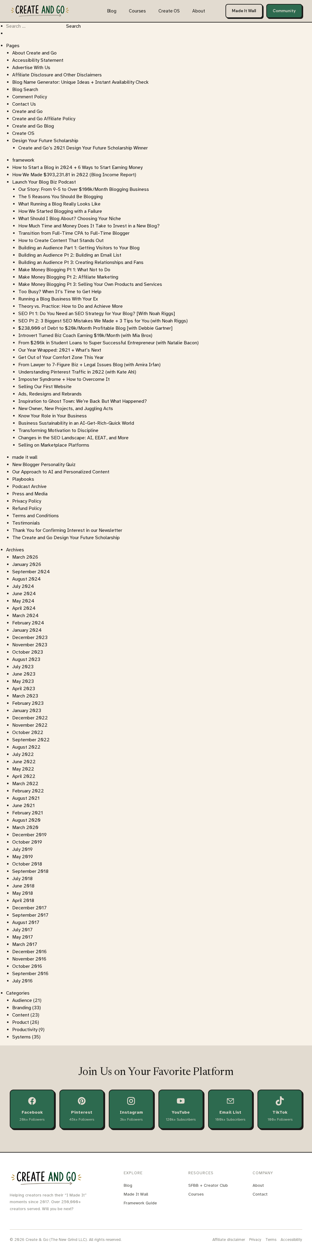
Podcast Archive (29, 486)
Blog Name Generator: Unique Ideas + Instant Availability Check (80, 82)
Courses (137, 11)
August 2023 (26, 659)
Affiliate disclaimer (228, 1239)
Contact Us (24, 104)
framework (23, 160)
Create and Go (27, 111)
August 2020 (26, 820)
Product (20, 1022)
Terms (270, 1239)
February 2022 (28, 791)
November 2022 (30, 725)
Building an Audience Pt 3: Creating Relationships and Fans (81, 262)
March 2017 (24, 944)
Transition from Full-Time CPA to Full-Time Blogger (73, 233)
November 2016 (29, 959)
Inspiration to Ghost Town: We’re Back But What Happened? (82, 401)
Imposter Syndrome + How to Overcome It (64, 379)
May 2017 (22, 937)
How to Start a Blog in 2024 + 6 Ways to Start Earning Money (77, 167)
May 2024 (23, 601)
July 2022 (23, 754)
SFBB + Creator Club (208, 1185)
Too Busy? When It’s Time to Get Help (59, 292)
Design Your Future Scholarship (45, 141)
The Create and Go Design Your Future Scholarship (66, 538)
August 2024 (26, 579)
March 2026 (25, 557)
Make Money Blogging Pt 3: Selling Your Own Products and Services (90, 284)
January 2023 (26, 711)
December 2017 (29, 908)
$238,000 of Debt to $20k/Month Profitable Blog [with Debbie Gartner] (95, 328)
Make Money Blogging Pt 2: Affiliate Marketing (68, 277)
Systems (21, 1037)
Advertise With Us (31, 68)
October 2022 (27, 732)
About (198, 11)
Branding (21, 1008)
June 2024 (24, 594)
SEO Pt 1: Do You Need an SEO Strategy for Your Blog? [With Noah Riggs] (96, 314)
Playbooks (23, 479)
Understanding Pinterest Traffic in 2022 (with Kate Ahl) (77, 372)
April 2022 (23, 776)
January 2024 (27, 630)
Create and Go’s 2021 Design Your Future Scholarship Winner (83, 148)
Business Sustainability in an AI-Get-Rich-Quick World (76, 423)
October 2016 (27, 966)
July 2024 (23, 586)
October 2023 (27, 652)
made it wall (24, 457)
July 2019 (22, 849)
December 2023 (30, 637)
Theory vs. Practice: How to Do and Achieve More (70, 306)
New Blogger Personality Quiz (44, 465)
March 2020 (25, 827)
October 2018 (27, 864)
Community (284, 10)
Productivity (24, 1030)
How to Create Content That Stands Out (61, 240)
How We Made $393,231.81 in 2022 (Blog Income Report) (74, 175)
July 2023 (23, 667)
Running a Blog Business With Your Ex (58, 299)
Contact (260, 1194)
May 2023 (23, 681)
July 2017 (22, 930)
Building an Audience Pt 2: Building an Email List (69, 255)
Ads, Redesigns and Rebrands (50, 394)
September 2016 (30, 974)
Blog (111, 11)
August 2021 (26, 798)
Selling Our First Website (45, 387)
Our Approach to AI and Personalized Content (60, 472)
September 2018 (30, 871)
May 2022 (23, 769)
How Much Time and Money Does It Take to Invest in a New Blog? (89, 226)
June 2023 (23, 674)
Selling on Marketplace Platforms (53, 445)
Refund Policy (26, 508)
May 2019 (22, 857)
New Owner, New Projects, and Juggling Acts (65, 409)
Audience (22, 1000)
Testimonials (26, 523)
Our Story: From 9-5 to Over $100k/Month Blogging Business (83, 189)
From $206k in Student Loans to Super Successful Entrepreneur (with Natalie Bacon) (108, 343)
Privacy (255, 1239)
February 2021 (27, 813)
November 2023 (29, 645)
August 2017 (25, 922)
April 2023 (23, 689)
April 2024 (24, 608)
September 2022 (31, 740)
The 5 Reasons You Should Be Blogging (60, 197)
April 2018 (23, 900)
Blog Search (25, 89)
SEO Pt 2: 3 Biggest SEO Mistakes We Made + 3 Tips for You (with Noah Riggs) (103, 321)
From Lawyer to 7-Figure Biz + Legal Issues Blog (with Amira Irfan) (89, 365)
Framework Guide (140, 1203)
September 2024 (31, 572)
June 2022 (24, 762)
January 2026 (26, 564)
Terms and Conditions (35, 516)
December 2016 (29, 952)
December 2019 (29, 835)
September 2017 (30, 915)
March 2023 (25, 696)
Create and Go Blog (33, 126)
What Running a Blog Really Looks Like (59, 204)
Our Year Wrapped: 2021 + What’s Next (59, 350)
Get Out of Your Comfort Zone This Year (61, 357)
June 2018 (23, 886)
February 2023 (28, 703)
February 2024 (28, 623)
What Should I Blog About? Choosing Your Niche (69, 219)
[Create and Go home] (40, 10)
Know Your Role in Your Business (52, 416)
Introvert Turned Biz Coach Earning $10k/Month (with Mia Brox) (85, 335)
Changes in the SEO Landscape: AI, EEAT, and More (73, 438)
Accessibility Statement (37, 60)
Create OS (169, 11)
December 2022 (30, 718)
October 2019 (27, 842)
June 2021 (23, 806)
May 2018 (22, 893)
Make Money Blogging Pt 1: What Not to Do (64, 270)
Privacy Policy (26, 501)
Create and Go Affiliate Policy (43, 119)
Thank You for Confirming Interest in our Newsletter (67, 530)
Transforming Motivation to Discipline (58, 430)
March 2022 (25, 784)
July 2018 (22, 879)
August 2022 (26, 747)
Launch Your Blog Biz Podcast (44, 182)
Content (20, 1015)
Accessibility (291, 1239)
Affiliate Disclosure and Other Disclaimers (57, 75)
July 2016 (22, 981)
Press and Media (30, 494)
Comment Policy (29, 97)
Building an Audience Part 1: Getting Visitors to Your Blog (79, 248)
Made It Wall (244, 10)
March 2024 (25, 616)
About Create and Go (34, 53)
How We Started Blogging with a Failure (60, 211)
